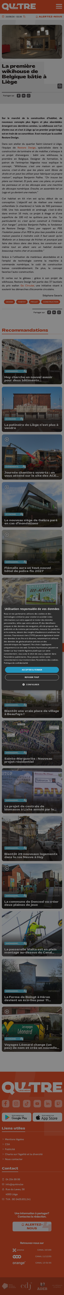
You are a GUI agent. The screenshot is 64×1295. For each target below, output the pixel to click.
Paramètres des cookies (47, 660)
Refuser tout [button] (32, 677)
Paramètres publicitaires (15, 656)
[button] (32, 684)
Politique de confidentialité (16, 663)
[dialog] (32, 647)
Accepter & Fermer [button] (32, 669)
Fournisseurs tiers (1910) (23, 635)
